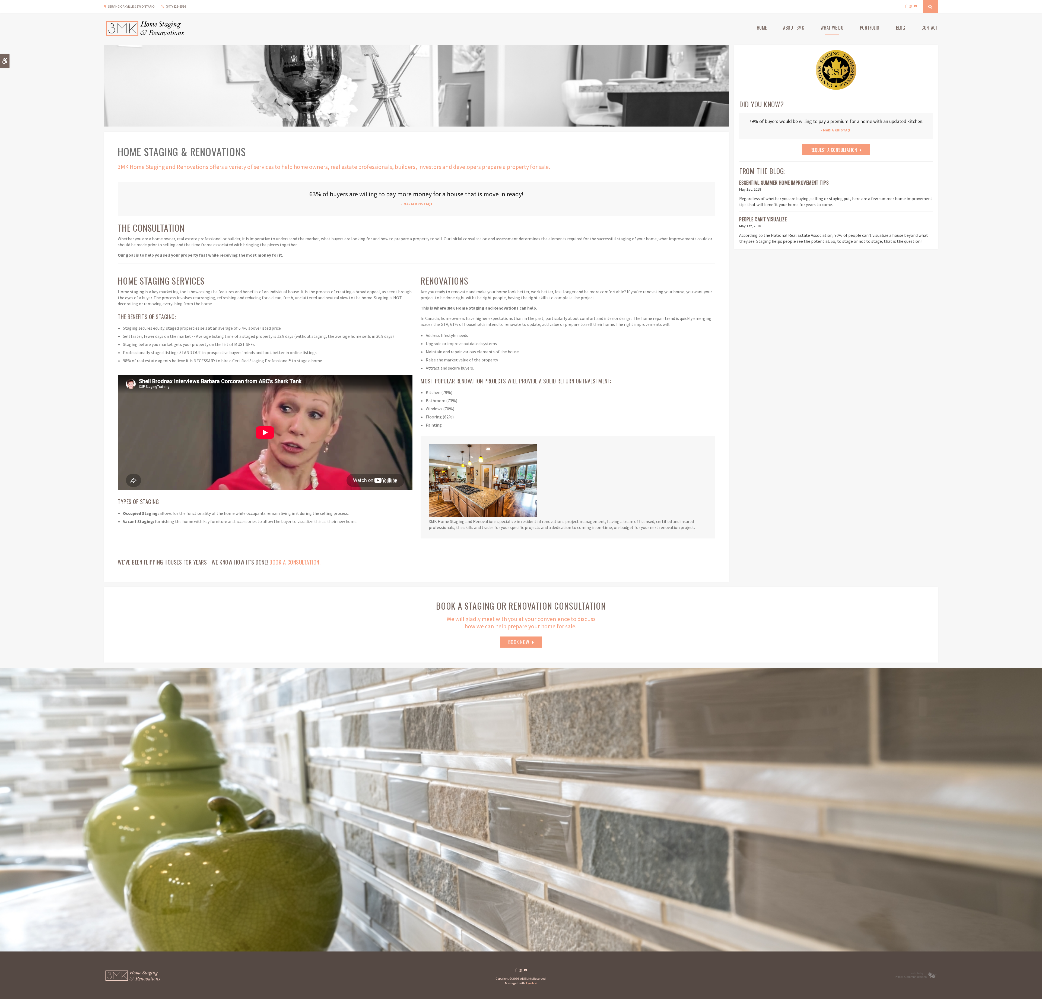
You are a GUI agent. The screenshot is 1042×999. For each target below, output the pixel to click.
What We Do (832, 27)
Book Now (518, 641)
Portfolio (869, 27)
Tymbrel (531, 983)
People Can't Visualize (763, 219)
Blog (900, 27)
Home (762, 27)
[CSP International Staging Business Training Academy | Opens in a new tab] (836, 70)
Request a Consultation (834, 150)
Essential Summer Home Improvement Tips (784, 182)
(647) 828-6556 (176, 6)
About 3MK (793, 27)
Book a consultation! (294, 562)
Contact (930, 27)
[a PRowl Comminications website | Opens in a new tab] (914, 977)
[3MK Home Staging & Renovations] (132, 977)
